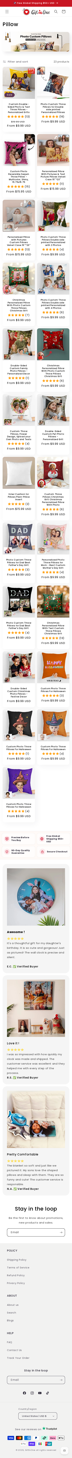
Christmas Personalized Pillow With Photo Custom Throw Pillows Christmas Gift (18, 305)
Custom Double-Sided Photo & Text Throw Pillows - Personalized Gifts (19, 108)
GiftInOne (30, 1450)
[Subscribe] (61, 1232)
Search (11, 1312)
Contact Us (14, 1350)
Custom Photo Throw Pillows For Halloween (53, 690)
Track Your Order (18, 1358)
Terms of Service (18, 1267)
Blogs (10, 1320)
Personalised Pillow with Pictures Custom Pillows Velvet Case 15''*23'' (19, 241)
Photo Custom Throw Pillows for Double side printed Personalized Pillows (53, 108)
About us (13, 1305)
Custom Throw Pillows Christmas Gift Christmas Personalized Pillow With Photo (53, 499)
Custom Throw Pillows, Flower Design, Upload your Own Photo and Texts (18, 435)
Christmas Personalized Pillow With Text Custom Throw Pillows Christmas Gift (53, 628)
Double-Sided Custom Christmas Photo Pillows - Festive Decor (18, 692)
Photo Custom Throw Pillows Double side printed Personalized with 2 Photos (53, 241)
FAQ (9, 1342)
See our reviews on (28, 1429)
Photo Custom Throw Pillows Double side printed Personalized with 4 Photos (53, 304)
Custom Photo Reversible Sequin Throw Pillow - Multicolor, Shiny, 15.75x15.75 (18, 177)
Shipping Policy (17, 1260)
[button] (7, 11)
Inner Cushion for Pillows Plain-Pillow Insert (19, 497)
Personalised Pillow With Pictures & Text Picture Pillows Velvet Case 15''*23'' (53, 175)
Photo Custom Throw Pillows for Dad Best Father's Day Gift (18, 562)
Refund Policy (16, 1275)
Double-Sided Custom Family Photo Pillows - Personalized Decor (19, 369)
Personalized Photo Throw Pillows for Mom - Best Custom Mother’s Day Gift (53, 563)
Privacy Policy (16, 1283)
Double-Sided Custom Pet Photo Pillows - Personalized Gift (53, 435)
